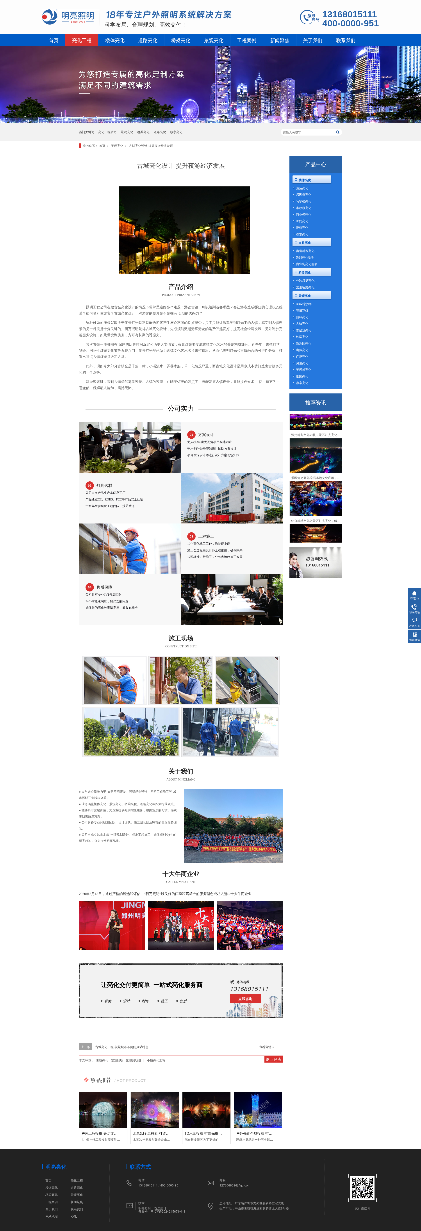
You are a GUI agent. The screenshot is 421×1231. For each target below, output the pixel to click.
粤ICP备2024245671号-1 (168, 1211)
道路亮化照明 (305, 257)
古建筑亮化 (303, 330)
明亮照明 (144, 1208)
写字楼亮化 (303, 201)
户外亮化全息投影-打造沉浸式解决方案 (266, 1133)
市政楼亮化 (303, 207)
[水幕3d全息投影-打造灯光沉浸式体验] (155, 1110)
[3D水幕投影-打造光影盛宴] (206, 1110)
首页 (54, 40)
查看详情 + (266, 1047)
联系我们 (345, 40)
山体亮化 (302, 350)
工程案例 (246, 40)
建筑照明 (117, 1060)
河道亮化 (302, 363)
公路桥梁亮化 (305, 280)
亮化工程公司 (107, 132)
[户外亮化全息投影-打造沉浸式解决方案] (258, 1110)
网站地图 (51, 1216)
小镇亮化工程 (156, 1060)
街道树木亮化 (305, 250)
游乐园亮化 (303, 343)
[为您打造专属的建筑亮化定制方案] (210, 121)
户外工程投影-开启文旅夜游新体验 (108, 1133)
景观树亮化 (303, 369)
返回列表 (274, 1059)
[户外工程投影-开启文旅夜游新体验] (103, 1110)
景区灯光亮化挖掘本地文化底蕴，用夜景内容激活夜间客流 (331, 463)
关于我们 (312, 40)
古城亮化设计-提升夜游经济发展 (151, 145)
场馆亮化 (302, 227)
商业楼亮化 (303, 214)
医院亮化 (302, 221)
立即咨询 (245, 998)
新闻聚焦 (279, 40)
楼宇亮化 (176, 132)
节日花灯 (302, 310)
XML (74, 1216)
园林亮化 (302, 317)
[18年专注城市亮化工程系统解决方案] (169, 15)
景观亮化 (213, 40)
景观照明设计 (135, 1060)
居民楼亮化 (303, 194)
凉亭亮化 (302, 383)
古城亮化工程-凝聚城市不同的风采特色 (121, 1047)
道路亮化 (147, 40)
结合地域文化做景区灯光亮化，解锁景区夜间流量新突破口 (331, 506)
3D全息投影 (304, 304)
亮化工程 (81, 40)
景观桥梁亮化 (305, 287)
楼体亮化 (115, 40)
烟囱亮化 (302, 376)
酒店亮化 (302, 188)
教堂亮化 (302, 234)
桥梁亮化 (180, 40)
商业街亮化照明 (307, 264)
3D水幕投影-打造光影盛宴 (205, 1133)
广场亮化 (302, 356)
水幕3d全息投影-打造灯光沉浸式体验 (162, 1133)
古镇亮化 (102, 1060)
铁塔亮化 (302, 336)
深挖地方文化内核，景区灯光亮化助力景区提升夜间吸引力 (331, 420)
